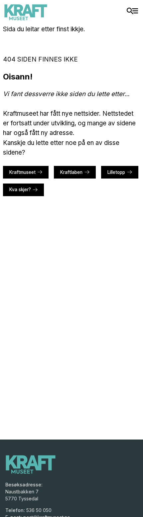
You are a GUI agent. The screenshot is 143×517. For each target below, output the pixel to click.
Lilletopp (116, 172)
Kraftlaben (71, 172)
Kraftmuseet (22, 172)
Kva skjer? (20, 189)
